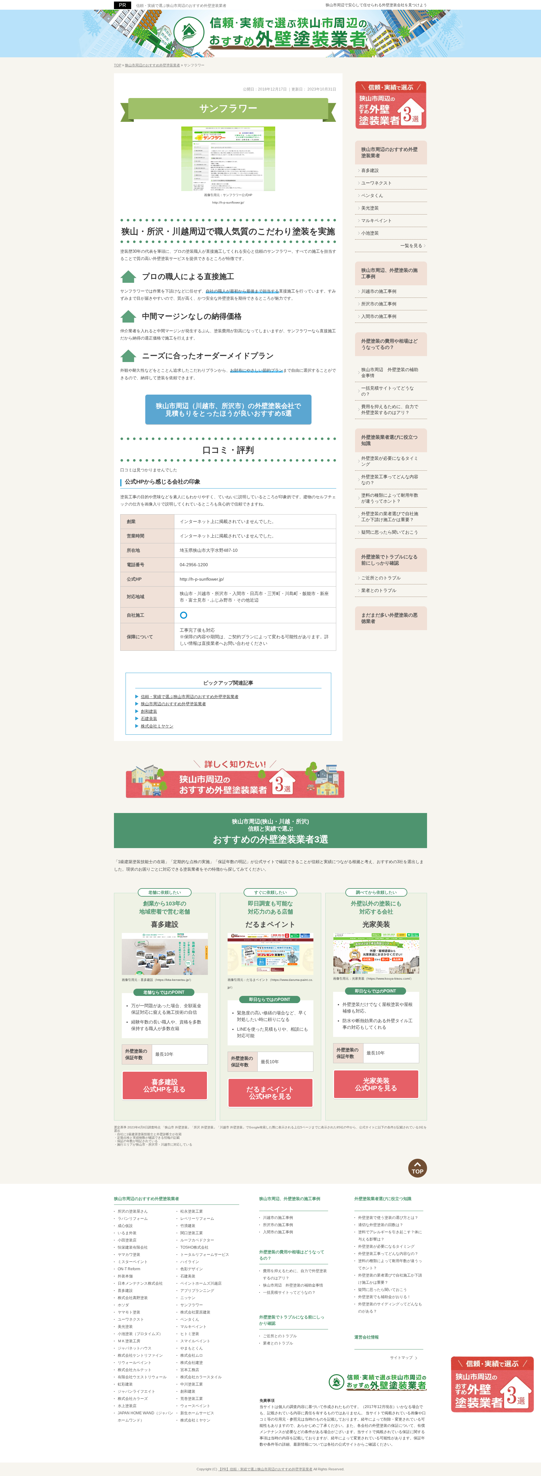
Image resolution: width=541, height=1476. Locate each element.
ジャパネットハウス (135, 1348)
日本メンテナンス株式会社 (140, 1283)
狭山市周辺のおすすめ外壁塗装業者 (173, 704)
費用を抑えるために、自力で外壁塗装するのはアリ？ (389, 409)
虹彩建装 (125, 1384)
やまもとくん (191, 1348)
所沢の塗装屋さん (133, 1211)
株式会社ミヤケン (157, 726)
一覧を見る (411, 245)
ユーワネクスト (376, 182)
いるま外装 (127, 1233)
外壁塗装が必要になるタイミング (389, 461)
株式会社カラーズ (133, 1398)
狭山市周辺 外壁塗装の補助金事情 (389, 372)
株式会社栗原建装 (195, 1312)
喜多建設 (370, 170)
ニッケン (187, 1298)
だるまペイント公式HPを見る (270, 1092)
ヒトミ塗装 (189, 1334)
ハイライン (189, 1262)
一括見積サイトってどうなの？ (387, 391)
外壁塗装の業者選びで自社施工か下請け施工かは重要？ (389, 516)
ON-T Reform (129, 1269)
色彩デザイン (191, 1269)
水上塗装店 (127, 1406)
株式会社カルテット (135, 1370)
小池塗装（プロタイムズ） (140, 1334)
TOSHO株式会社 (194, 1247)
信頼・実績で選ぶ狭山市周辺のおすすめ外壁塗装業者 (181, 5)
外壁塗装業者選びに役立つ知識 (389, 440)
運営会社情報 (366, 1337)
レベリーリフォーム (197, 1218)
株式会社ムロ (191, 1355)
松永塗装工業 (191, 1211)
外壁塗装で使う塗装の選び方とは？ (388, 1217)
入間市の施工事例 (378, 316)
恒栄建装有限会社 (133, 1247)
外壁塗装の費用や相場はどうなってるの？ (389, 344)
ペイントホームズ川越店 (201, 1283)
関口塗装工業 (191, 1233)
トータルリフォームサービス (204, 1254)
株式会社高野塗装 (133, 1298)
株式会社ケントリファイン (140, 1355)
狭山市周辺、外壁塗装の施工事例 (389, 273)
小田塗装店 (127, 1240)
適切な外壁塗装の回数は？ (380, 1225)
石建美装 (149, 718)
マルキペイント (376, 220)
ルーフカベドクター (197, 1240)
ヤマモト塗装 (129, 1312)
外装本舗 (125, 1276)
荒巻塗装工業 (191, 1398)
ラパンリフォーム (133, 1218)
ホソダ (123, 1305)
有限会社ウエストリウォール (142, 1377)
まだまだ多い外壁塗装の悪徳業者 (389, 618)
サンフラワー (191, 1305)
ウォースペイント (195, 1406)
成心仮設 (125, 1226)
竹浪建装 (187, 1226)
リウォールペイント (135, 1362)
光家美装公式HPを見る (376, 1084)
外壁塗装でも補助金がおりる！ (384, 1297)
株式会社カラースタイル (201, 1377)
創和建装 (149, 711)
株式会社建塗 (191, 1362)
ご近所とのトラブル (381, 577)
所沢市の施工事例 (378, 303)
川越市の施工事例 (378, 291)
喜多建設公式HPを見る (164, 1085)
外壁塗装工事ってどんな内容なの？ (389, 479)
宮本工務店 (189, 1370)
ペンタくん (372, 195)
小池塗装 (370, 233)
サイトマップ (401, 1357)
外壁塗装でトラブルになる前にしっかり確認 (389, 560)
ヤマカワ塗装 (129, 1254)
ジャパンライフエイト (136, 1391)
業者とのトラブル (378, 590)
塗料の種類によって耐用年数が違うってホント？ (389, 498)
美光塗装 (370, 207)
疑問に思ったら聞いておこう (389, 532)
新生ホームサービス (197, 1413)
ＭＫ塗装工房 (129, 1341)
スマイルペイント (195, 1341)
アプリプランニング (197, 1290)
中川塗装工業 (191, 1384)
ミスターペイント (133, 1262)
